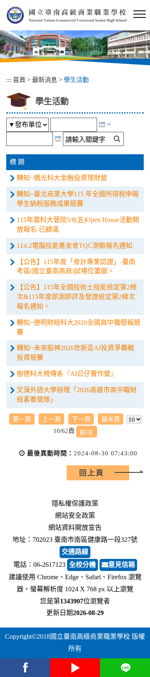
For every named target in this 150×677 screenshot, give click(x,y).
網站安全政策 (75, 515)
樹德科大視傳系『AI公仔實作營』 (67, 373)
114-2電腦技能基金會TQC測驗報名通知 (74, 245)
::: (8, 79)
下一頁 (81, 419)
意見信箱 (121, 564)
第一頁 (21, 419)
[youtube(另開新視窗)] (75, 667)
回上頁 (91, 473)
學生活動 (76, 79)
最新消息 (44, 79)
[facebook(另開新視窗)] (25, 667)
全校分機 (82, 564)
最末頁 (110, 419)
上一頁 (51, 419)
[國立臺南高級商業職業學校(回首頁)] (67, 15)
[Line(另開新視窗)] (125, 667)
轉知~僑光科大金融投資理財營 (62, 177)
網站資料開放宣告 (75, 527)
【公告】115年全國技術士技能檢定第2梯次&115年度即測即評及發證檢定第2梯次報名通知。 (77, 297)
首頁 (19, 79)
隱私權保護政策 (75, 503)
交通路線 (75, 551)
